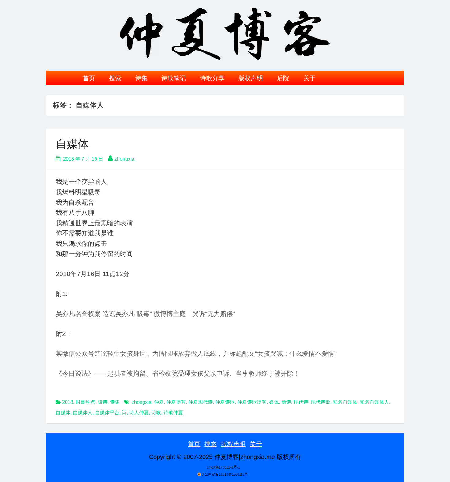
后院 (283, 78)
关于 (309, 78)
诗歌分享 (212, 78)
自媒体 (72, 144)
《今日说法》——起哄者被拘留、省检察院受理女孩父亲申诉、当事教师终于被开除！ (178, 373)
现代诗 (301, 402)
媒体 (274, 402)
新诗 (286, 402)
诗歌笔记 (173, 78)
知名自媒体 (345, 402)
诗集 (141, 78)
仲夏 (159, 402)
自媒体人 (82, 412)
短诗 (102, 402)
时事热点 (85, 402)
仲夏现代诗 (200, 402)
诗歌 (156, 412)
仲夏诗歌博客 (252, 402)
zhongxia (124, 158)
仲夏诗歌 (225, 402)
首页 (89, 78)
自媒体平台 (107, 412)
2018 (67, 402)
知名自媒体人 (374, 402)
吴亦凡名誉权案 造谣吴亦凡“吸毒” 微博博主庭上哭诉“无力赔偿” (145, 313)
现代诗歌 (320, 402)
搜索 (115, 78)
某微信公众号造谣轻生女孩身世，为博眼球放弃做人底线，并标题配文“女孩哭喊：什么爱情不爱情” (196, 353)
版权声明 (250, 78)
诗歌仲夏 (173, 412)
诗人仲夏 (139, 412)
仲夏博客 (176, 402)
